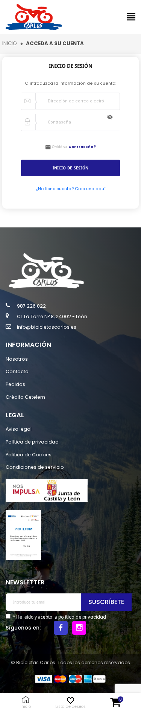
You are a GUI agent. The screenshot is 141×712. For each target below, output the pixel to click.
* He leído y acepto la (59, 617)
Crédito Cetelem (25, 397)
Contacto (17, 371)
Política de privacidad (32, 442)
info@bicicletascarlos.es (46, 327)
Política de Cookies (29, 454)
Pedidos (15, 384)
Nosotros (17, 359)
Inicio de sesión (71, 168)
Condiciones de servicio (35, 467)
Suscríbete (106, 602)
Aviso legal (19, 429)
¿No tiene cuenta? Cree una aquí (71, 189)
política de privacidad (82, 617)
